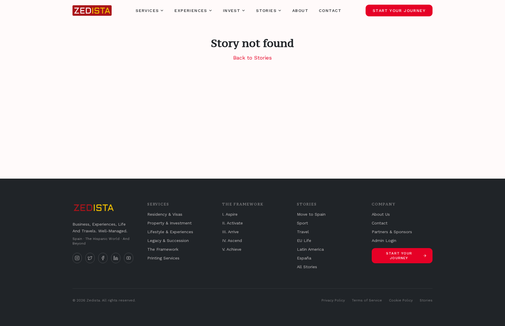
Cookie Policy (401, 300)
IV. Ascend (232, 240)
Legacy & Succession (168, 240)
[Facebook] (103, 258)
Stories (266, 10)
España (304, 258)
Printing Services (163, 258)
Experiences (190, 10)
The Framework (162, 249)
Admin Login (384, 240)
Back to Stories (252, 58)
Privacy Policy (333, 300)
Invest (231, 10)
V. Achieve (231, 249)
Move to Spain (311, 214)
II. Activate (232, 223)
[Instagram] (77, 258)
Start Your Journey (399, 10)
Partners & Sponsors (392, 231)
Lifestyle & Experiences (170, 231)
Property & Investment (169, 223)
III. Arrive (230, 231)
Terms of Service (367, 300)
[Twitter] (90, 258)
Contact (330, 10)
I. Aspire (230, 214)
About (300, 10)
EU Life (304, 240)
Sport (302, 223)
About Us (381, 214)
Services (147, 10)
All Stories (307, 266)
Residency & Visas (164, 214)
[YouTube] (128, 258)
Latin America (310, 249)
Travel (303, 231)
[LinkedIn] (115, 258)
